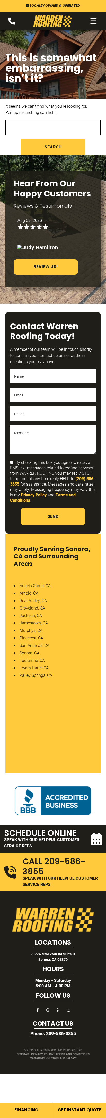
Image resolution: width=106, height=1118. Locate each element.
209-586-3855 (61, 1033)
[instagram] (68, 1009)
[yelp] (58, 1009)
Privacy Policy (34, 494)
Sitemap (23, 1054)
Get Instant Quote (79, 1110)
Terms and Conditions (73, 1054)
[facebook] (37, 1009)
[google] (48, 1009)
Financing (26, 1110)
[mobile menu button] (93, 21)
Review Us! (45, 267)
